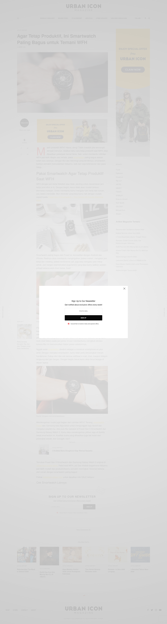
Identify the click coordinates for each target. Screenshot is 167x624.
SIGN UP (83, 318)
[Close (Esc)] (124, 289)
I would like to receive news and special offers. (84, 323)
